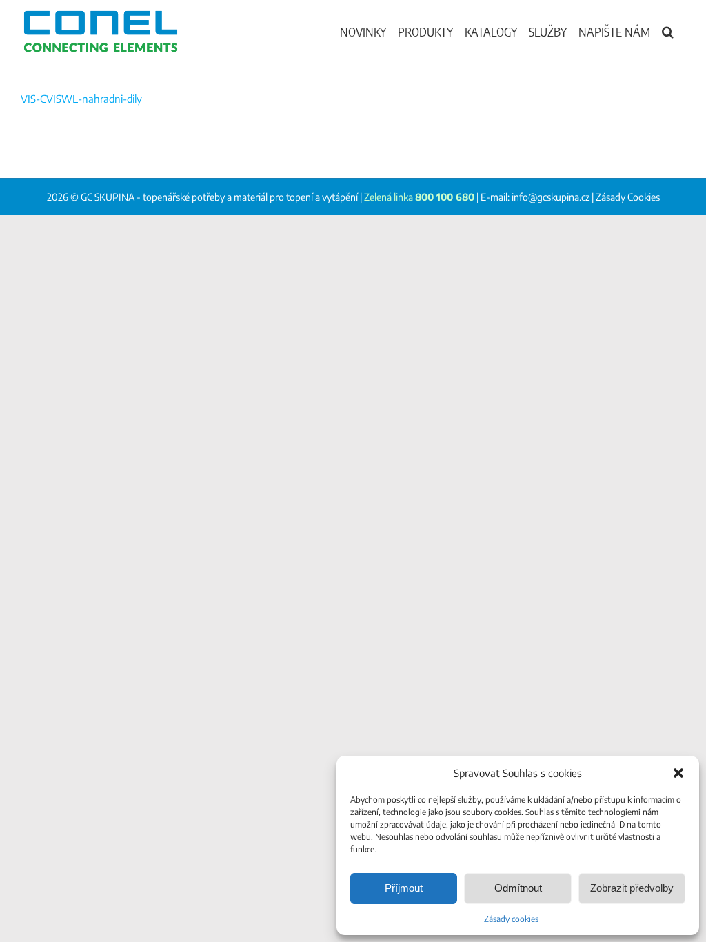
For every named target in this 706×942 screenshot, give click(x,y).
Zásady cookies (511, 919)
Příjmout (404, 888)
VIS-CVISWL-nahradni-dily (81, 98)
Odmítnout (518, 888)
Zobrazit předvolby (632, 888)
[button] (678, 773)
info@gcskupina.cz (550, 197)
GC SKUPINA (107, 197)
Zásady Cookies (628, 197)
